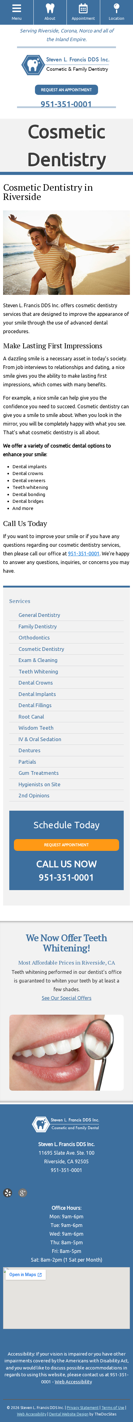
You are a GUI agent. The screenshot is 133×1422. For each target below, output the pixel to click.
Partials (27, 762)
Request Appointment (66, 845)
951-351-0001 (66, 104)
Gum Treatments (39, 773)
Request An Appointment (66, 90)
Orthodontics (34, 637)
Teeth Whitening (38, 671)
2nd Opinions (34, 795)
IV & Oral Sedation (40, 739)
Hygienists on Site (40, 784)
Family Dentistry (38, 626)
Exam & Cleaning (38, 660)
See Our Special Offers (67, 998)
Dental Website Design (68, 1414)
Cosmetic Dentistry (41, 649)
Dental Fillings (35, 705)
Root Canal (31, 716)
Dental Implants (37, 694)
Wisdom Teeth (36, 728)
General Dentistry (39, 615)
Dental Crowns (36, 683)
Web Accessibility (73, 1381)
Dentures (30, 750)
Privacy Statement (83, 1408)
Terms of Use (112, 1408)
